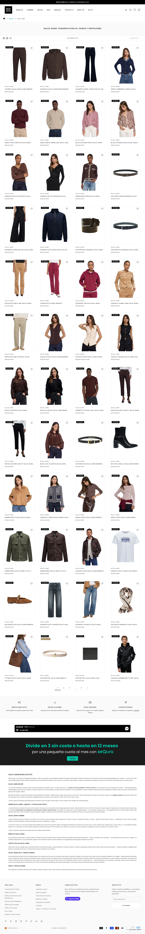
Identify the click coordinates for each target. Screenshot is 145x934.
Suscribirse (126, 905)
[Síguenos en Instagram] (16, 921)
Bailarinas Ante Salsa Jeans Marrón (19, 624)
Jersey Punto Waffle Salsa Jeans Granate (18, 143)
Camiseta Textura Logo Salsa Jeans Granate (89, 410)
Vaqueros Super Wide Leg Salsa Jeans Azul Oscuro (19, 250)
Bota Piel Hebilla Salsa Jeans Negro (125, 464)
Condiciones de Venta (12, 889)
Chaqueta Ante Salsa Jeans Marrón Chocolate (89, 571)
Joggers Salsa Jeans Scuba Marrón (18, 89)
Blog (90, 10)
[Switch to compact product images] (10, 38)
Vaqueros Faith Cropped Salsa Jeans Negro (54, 625)
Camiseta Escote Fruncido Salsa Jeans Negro (52, 196)
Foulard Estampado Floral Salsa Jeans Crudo (124, 625)
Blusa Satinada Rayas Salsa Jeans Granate (88, 143)
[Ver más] (72, 751)
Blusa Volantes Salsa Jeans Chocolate (16, 410)
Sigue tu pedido (41, 892)
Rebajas (19, 10)
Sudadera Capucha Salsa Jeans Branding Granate (87, 303)
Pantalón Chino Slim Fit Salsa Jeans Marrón (125, 410)
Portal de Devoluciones (43, 896)
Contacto (69, 10)
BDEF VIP (80, 10)
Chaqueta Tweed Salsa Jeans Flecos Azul (54, 517)
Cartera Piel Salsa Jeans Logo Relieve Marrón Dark (87, 678)
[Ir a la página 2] (87, 688)
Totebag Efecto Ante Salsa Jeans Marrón (18, 678)
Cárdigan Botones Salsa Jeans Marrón (87, 196)
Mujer (40, 10)
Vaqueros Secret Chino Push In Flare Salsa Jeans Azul (89, 89)
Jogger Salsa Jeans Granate (51, 303)
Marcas (57, 10)
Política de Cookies (11, 908)
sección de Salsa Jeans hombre (41, 830)
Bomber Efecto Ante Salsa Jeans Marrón (17, 517)
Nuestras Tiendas (41, 899)
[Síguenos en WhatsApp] (42, 921)
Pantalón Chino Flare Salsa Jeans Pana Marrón (18, 303)
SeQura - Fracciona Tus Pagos (46, 909)
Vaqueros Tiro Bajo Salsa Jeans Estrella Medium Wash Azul (88, 625)
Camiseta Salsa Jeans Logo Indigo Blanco (124, 571)
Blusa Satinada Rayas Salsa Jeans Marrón (124, 143)
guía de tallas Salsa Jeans (92, 847)
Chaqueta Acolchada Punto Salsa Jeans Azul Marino (53, 250)
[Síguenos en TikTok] (31, 921)
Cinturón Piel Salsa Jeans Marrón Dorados (88, 464)
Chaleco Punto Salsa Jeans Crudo (88, 357)
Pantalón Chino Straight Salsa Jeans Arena (17, 357)
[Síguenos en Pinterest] (26, 921)
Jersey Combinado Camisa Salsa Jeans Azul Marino (123, 89)
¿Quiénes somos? (41, 889)
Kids (48, 10)
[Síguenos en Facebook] (6, 921)
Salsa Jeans (9, 86)
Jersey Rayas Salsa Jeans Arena (123, 517)
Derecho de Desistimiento (13, 901)
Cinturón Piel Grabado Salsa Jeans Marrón (89, 250)
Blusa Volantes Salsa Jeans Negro (53, 410)
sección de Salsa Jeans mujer (49, 800)
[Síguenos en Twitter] (11, 921)
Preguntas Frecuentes (43, 902)
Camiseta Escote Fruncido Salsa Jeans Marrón (17, 196)
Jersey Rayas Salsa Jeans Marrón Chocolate (88, 517)
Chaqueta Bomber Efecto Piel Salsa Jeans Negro (125, 678)
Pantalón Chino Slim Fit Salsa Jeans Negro (19, 464)
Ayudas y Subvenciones (12, 914)
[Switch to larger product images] (4, 38)
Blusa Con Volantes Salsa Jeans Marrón (53, 464)
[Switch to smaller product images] (7, 38)
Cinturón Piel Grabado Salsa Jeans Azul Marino (124, 250)
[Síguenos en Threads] (21, 921)
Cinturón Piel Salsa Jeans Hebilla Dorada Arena (53, 678)
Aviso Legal (8, 911)
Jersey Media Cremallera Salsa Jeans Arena (54, 143)
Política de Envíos (10, 892)
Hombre (30, 10)
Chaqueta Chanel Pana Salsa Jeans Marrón (124, 303)
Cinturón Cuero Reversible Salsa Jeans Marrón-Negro (124, 196)
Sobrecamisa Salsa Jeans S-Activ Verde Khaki (18, 571)
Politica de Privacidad (12, 904)
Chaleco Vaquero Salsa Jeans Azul (124, 357)
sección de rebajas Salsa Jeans (50, 837)
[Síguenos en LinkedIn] (36, 921)
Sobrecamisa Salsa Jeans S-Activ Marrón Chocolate (53, 571)
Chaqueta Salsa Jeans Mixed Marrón (54, 89)
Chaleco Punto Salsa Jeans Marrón (54, 357)
